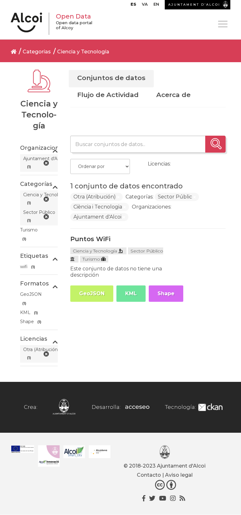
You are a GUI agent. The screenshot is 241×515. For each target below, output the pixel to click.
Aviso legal (179, 475)
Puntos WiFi (90, 239)
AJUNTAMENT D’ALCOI (194, 5)
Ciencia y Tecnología (83, 52)
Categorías (37, 52)
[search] (215, 144)
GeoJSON (91, 293)
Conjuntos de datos (111, 78)
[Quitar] (118, 197)
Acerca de (173, 95)
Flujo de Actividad (108, 95)
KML (131, 293)
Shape (166, 293)
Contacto (149, 475)
